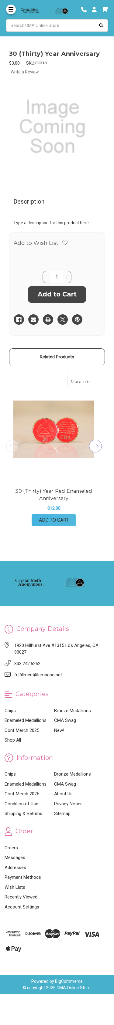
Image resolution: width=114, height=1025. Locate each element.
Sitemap (62, 813)
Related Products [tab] (57, 357)
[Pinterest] (77, 319)
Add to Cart (54, 520)
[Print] (48, 319)
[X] (62, 319)
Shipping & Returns (23, 813)
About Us (63, 794)
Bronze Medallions (72, 710)
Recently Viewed (21, 897)
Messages (15, 857)
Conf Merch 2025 (22, 730)
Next (95, 446)
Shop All (13, 740)
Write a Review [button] (25, 71)
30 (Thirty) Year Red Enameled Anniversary (53, 494)
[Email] (33, 319)
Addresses (15, 867)
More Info (82, 381)
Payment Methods (23, 877)
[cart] (105, 9)
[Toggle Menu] (11, 9)
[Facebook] (19, 319)
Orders (11, 848)
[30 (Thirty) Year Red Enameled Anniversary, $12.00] (53, 429)
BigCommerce (69, 981)
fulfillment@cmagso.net (38, 675)
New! (59, 730)
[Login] (96, 9)
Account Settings (22, 907)
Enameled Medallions (26, 720)
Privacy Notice (68, 804)
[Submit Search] (101, 25)
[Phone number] (86, 9)
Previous (12, 446)
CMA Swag (65, 720)
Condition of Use (21, 804)
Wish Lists (15, 887)
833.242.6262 (27, 663)
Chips (10, 710)
